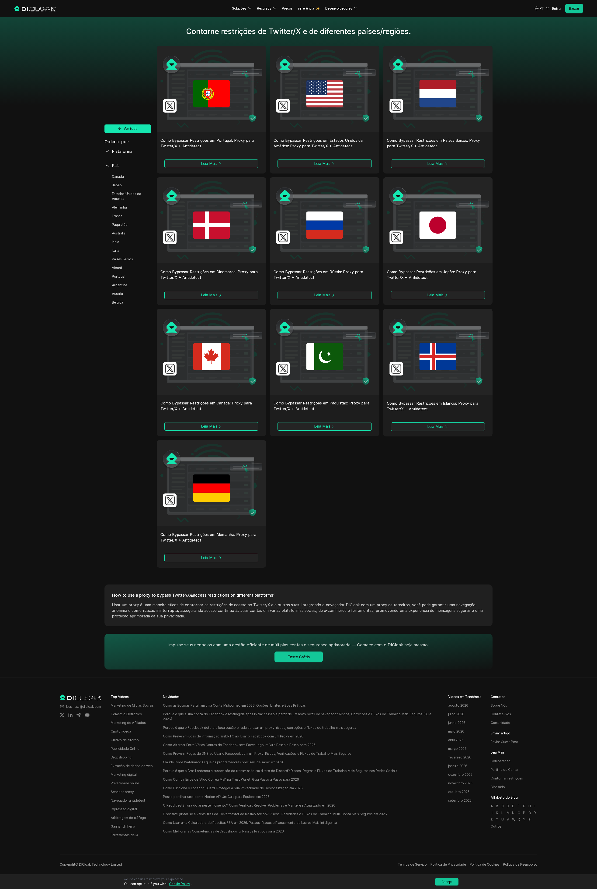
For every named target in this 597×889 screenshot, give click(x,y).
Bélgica (117, 302)
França (117, 216)
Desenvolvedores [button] (338, 8)
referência (306, 8)
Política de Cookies (484, 864)
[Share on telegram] (78, 715)
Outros (496, 826)
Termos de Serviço (412, 864)
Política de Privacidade (448, 864)
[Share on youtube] (87, 715)
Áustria (117, 294)
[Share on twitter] (62, 715)
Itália (115, 250)
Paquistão (120, 225)
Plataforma (122, 151)
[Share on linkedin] (70, 715)
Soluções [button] (239, 8)
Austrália (118, 233)
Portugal (118, 276)
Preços (287, 8)
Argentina (119, 285)
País (115, 165)
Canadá (118, 176)
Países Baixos (122, 259)
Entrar (557, 9)
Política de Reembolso (520, 864)
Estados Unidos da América (126, 196)
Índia (115, 242)
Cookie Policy (179, 884)
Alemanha (119, 207)
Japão (117, 185)
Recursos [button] (264, 8)
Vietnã (117, 268)
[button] (542, 8)
